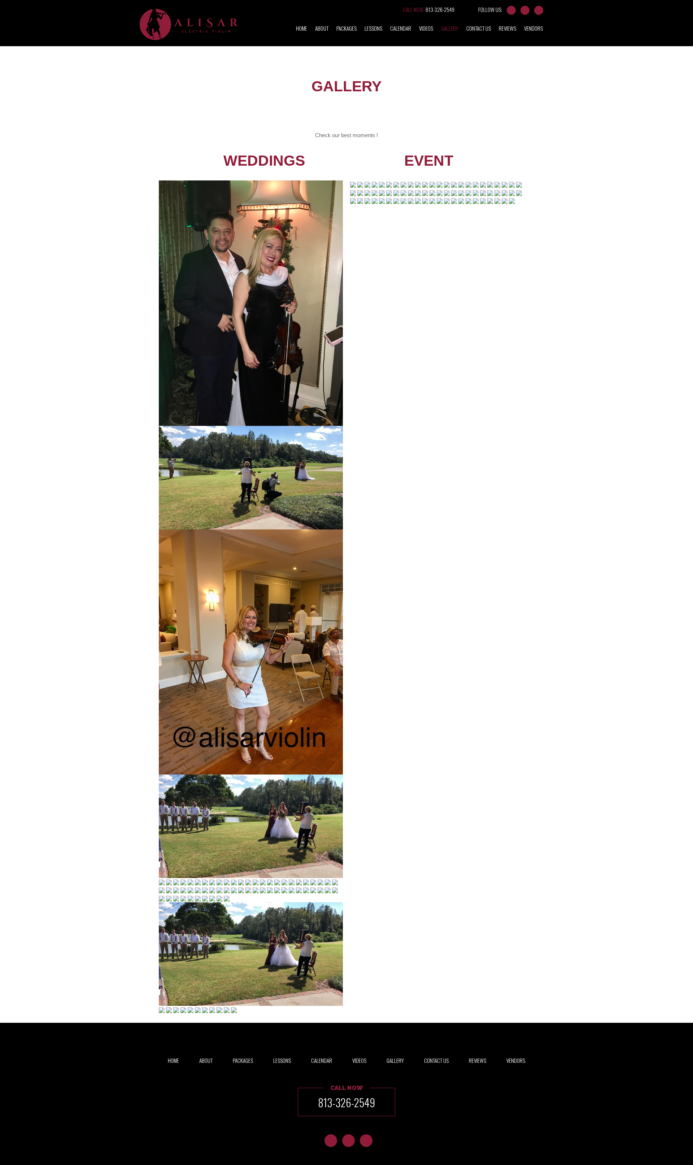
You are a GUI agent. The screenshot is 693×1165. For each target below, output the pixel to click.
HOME (301, 28)
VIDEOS (426, 28)
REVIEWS (507, 28)
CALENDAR (400, 28)
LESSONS (373, 28)
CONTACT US (478, 28)
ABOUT (321, 28)
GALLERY (449, 28)
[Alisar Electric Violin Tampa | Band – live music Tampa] (189, 30)
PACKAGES (346, 28)
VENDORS (533, 28)
